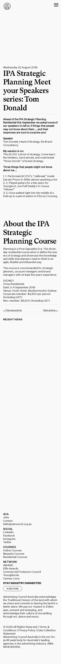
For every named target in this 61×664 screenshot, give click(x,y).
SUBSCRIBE (12, 588)
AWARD (8, 565)
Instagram (9, 538)
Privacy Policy (26, 630)
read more (13, 372)
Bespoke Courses (13, 553)
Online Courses (12, 550)
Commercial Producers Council (22, 571)
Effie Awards (10, 568)
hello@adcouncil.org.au (17, 524)
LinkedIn (8, 532)
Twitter (7, 542)
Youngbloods (11, 575)
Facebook (9, 535)
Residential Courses (15, 557)
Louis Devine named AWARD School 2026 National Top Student (24, 489)
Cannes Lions (11, 578)
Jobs (6, 517)
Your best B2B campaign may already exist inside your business (26, 425)
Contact (8, 520)
